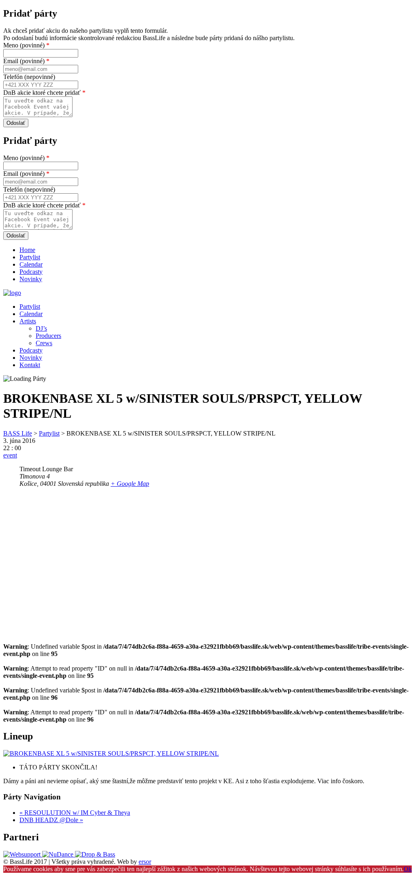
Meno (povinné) (26, 45)
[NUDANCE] (58, 854)
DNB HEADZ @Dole (51, 819)
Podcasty (31, 271)
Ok (408, 868)
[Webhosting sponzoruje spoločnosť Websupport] (22, 854)
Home (27, 249)
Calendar (31, 264)
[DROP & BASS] (95, 854)
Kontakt (29, 364)
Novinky (30, 279)
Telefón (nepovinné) (29, 76)
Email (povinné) (26, 61)
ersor (145, 861)
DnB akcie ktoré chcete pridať (44, 92)
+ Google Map (130, 483)
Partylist (29, 257)
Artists (27, 321)
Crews (44, 343)
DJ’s (41, 328)
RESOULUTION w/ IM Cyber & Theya (74, 812)
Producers (48, 335)
